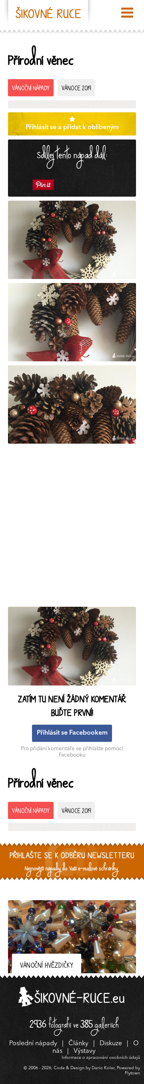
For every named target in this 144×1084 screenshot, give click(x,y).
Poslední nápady (33, 1043)
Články (78, 1043)
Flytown (132, 1073)
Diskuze (111, 1043)
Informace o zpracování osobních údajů (101, 1058)
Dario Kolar (103, 1068)
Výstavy (85, 1051)
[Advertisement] (72, 527)
